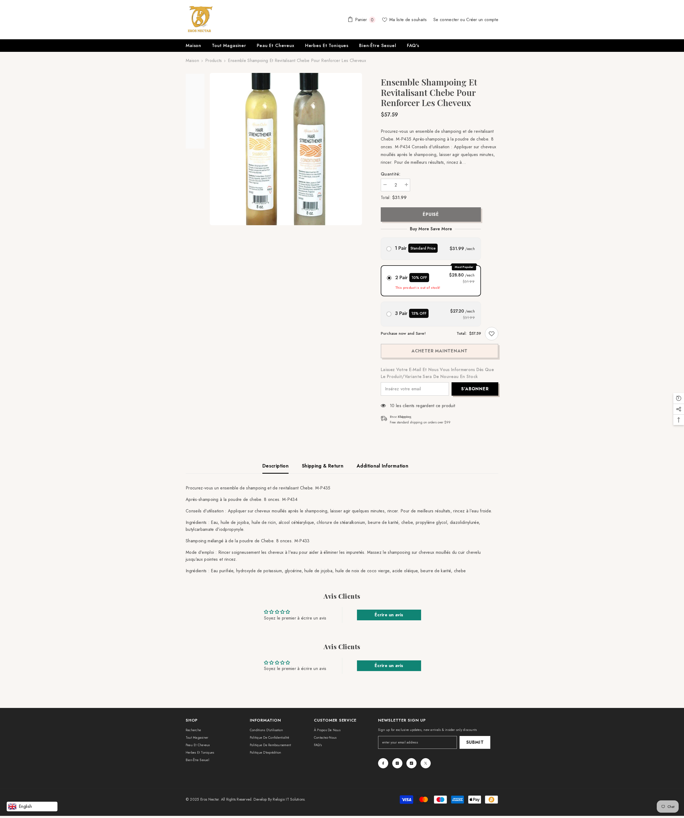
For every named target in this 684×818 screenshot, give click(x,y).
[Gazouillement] (426, 763)
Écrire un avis (389, 615)
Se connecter (446, 20)
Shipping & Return (322, 465)
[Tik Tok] (411, 763)
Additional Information (382, 465)
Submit (475, 742)
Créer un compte (482, 20)
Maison (192, 60)
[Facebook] (383, 763)
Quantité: (390, 174)
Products (213, 60)
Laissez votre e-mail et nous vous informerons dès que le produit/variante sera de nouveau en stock (437, 373)
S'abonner (474, 389)
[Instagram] (397, 763)
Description (275, 465)
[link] (491, 333)
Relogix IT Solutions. (289, 799)
